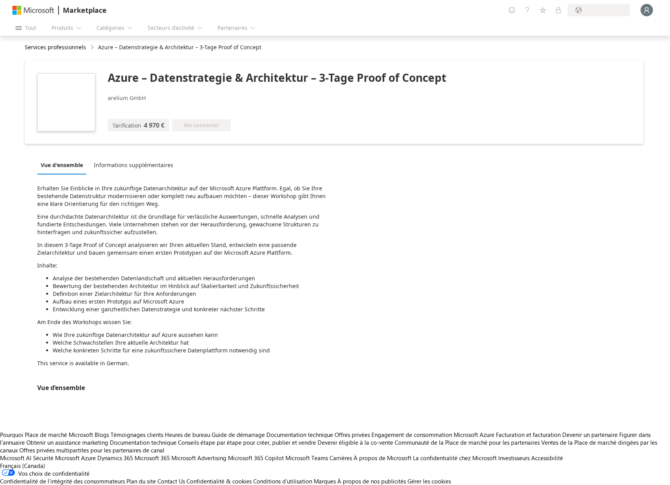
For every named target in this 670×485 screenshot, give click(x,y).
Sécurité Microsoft (56, 458)
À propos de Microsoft (382, 458)
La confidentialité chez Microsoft (455, 458)
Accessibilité (547, 458)
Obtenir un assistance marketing (67, 442)
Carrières (341, 458)
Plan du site (141, 481)
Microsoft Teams (306, 458)
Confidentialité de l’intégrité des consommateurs (62, 481)
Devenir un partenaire (590, 434)
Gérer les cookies (429, 481)
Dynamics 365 (115, 458)
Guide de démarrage (238, 434)
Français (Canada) (22, 465)
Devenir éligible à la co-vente (355, 442)
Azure (88, 458)
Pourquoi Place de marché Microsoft (46, 434)
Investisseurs (514, 458)
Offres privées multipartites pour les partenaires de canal (91, 450)
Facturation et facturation (528, 434)
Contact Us (171, 481)
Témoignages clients (137, 434)
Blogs (102, 434)
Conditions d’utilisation (282, 481)
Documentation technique (299, 434)
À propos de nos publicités (371, 481)
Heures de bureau (187, 434)
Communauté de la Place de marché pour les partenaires (467, 442)
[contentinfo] (93, 47)
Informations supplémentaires (133, 165)
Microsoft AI (15, 458)
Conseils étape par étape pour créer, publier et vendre (247, 442)
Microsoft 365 (152, 458)
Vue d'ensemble (62, 165)
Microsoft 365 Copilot (256, 458)
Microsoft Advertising (198, 458)
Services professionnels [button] (55, 47)
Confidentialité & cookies (219, 481)
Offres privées (352, 434)
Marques (325, 481)
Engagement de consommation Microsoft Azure (433, 434)
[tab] (63, 164)
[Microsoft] (33, 10)
